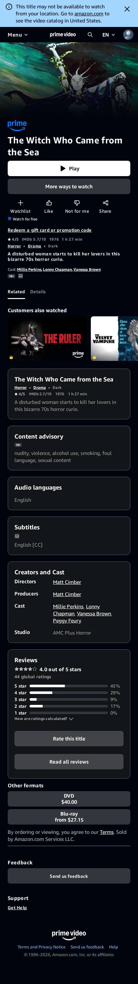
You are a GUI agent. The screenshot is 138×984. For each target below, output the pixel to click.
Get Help (17, 907)
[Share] (105, 202)
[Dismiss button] (127, 9)
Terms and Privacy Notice (41, 946)
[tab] (16, 291)
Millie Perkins (29, 269)
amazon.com (88, 13)
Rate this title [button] (69, 738)
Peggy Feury (67, 620)
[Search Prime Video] (90, 34)
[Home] (63, 34)
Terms (107, 832)
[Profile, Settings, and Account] (128, 34)
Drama (34, 246)
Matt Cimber (67, 582)
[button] (69, 168)
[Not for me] (76, 202)
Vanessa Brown (87, 269)
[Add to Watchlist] (20, 202)
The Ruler (47, 338)
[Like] (49, 202)
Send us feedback (87, 946)
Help (113, 946)
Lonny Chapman (57, 269)
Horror (14, 246)
